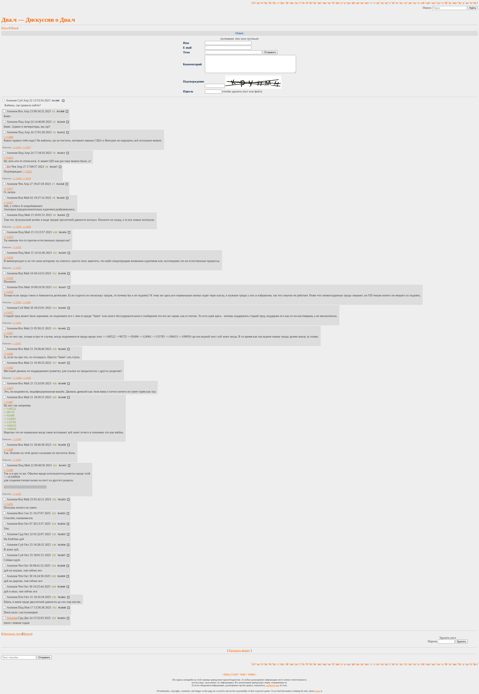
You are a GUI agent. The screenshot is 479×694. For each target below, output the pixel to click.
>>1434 (17, 226)
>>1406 (8, 137)
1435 (63, 253)
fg (460, 2)
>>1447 (17, 343)
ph (353, 2)
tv (406, 2)
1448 (63, 383)
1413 (62, 153)
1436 (63, 273)
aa (438, 2)
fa (303, 2)
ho (475, 2)
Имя (186, 43)
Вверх (27, 633)
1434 (63, 232)
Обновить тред (12, 633)
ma (454, 2)
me (319, 2)
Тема (186, 52)
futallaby (252, 674)
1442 (63, 328)
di (287, 2)
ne (329, 2)
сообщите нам (272, 685)
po (357, 2)
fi (333, 2)
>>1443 (17, 322)
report (317, 691)
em (291, 2)
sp (386, 2)
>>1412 (8, 157)
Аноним (28, 100)
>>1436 (26, 226)
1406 (57, 100)
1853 (62, 618)
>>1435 (17, 247)
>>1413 (17, 147)
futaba (242, 674)
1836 (62, 545)
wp (433, 2)
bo (274, 2)
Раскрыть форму (239, 650)
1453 (63, 499)
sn (382, 2)
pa (348, 2)
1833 (62, 513)
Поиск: (427, 7)
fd (446, 2)
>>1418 (17, 178)
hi (311, 2)
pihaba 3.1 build (230, 674)
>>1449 (26, 377)
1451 (63, 465)
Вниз (14, 27)
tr (397, 2)
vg (414, 2)
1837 (62, 555)
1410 (62, 122)
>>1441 (17, 302)
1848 (63, 607)
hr (315, 2)
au (258, 2)
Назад (5, 27)
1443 (63, 349)
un (410, 2)
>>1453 (17, 493)
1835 (62, 534)
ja (450, 2)
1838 (62, 566)
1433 (62, 215)
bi (270, 2)
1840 (62, 586)
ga (467, 2)
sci (377, 2)
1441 (63, 308)
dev (282, 2)
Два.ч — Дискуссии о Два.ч (38, 19)
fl (307, 2)
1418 (61, 184)
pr (362, 2)
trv (401, 2)
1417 (54, 167)
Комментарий (192, 64)
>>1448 (17, 377)
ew (296, 2)
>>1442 (26, 302)
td (393, 2)
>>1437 (17, 267)
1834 (62, 524)
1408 (61, 111)
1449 (63, 397)
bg (266, 2)
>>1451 (17, 459)
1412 (62, 132)
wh (422, 2)
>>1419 (26, 178)
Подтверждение (193, 81)
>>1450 (17, 439)
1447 (63, 363)
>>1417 (26, 147)
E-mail (187, 47)
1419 (62, 198)
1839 (62, 576)
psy (367, 2)
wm (428, 2)
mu (337, 2)
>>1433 (8, 237)
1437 (63, 287)
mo (324, 2)
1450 (63, 445)
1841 (63, 597)
